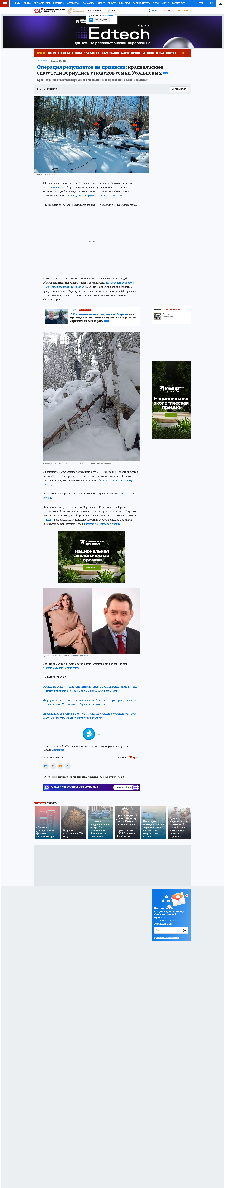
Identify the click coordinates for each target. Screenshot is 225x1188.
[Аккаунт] (220, 3)
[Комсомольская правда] (49, 10)
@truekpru (58, 750)
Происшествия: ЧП (60, 777)
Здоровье (124, 3)
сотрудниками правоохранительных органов (95, 195)
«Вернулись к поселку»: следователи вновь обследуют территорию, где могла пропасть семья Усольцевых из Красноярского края (89, 702)
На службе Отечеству (130, 53)
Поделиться (180, 89)
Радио (154, 10)
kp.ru (135, 757)
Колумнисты (179, 3)
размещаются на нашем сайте (61, 668)
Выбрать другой (101, 20)
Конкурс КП (171, 53)
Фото (18, 3)
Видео (27, 3)
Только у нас (64, 53)
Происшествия (42, 61)
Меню (4, 3)
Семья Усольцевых (110, 53)
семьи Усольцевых (54, 187)
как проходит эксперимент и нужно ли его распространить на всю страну (103, 317)
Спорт (165, 3)
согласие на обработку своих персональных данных (168, 937)
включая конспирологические (102, 524)
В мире (101, 3)
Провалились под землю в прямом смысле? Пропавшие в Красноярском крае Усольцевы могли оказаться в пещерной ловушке (89, 716)
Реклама (167, 10)
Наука (156, 3)
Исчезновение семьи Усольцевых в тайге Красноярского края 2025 (97, 777)
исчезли (47, 520)
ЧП (49, 777)
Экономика (88, 3)
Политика (58, 3)
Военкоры (77, 53)
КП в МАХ (160, 53)
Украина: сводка (91, 53)
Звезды (112, 3)
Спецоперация (42, 3)
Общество (73, 3)
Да (91, 20)
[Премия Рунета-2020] (74, 10)
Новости (52, 53)
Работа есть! (148, 53)
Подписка (182, 10)
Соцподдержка (141, 3)
